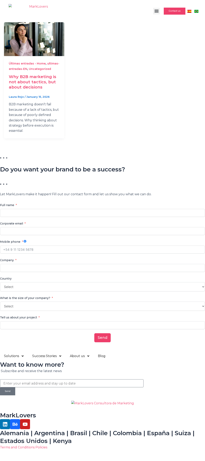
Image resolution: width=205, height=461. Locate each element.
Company (7, 260)
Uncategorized (40, 69)
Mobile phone (10, 242)
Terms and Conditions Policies (23, 447)
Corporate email (11, 223)
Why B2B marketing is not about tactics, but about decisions (32, 82)
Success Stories (44, 356)
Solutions (11, 356)
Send (102, 337)
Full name (7, 205)
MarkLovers (18, 415)
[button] (156, 11)
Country (6, 278)
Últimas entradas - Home (27, 63)
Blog (102, 356)
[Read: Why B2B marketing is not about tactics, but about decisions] (34, 39)
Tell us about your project (18, 317)
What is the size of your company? (25, 298)
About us (77, 356)
